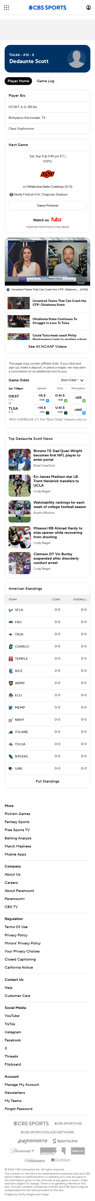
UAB (18, 769)
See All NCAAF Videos (47, 346)
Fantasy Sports (17, 822)
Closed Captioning (20, 959)
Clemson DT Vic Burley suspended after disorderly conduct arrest (56, 558)
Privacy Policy (16, 935)
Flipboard (13, 1064)
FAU (18, 622)
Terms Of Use (16, 927)
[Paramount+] (22, 1150)
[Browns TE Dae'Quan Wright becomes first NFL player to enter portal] (20, 460)
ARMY (20, 683)
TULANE (21, 732)
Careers (11, 882)
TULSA (20, 744)
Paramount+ (15, 899)
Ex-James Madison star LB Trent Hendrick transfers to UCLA (56, 481)
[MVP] (78, 1149)
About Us (12, 874)
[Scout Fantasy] (35, 1160)
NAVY (19, 720)
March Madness (18, 846)
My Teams (13, 1101)
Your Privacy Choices (22, 951)
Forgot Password (19, 1109)
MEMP (20, 708)
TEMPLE (21, 659)
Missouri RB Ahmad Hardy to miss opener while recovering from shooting (57, 532)
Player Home (18, 81)
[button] (6, 7)
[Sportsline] (65, 1140)
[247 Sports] (33, 1140)
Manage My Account (22, 1084)
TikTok (10, 1024)
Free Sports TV (17, 830)
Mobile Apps (15, 854)
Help (9, 987)
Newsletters (15, 1092)
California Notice (19, 967)
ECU (18, 695)
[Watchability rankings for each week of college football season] (20, 511)
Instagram (13, 1032)
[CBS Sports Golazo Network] (47, 1131)
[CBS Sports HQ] (68, 1123)
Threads (11, 1056)
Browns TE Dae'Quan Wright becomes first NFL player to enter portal (57, 455)
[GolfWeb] (61, 1160)
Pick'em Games (17, 814)
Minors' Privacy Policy (23, 943)
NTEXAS (21, 756)
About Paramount (19, 890)
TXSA (19, 634)
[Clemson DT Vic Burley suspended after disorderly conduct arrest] (20, 563)
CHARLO (22, 647)
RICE (19, 671)
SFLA (19, 610)
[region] (47, 262)
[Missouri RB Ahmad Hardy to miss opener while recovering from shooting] (20, 537)
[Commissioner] (52, 1149)
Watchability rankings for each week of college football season (59, 504)
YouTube (12, 1016)
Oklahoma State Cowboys (45, 187)
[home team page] (47, 174)
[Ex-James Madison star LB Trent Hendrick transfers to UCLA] (20, 486)
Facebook (13, 1040)
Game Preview (47, 206)
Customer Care (17, 996)
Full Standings (47, 781)
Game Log (45, 81)
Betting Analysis (18, 838)
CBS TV (11, 907)
